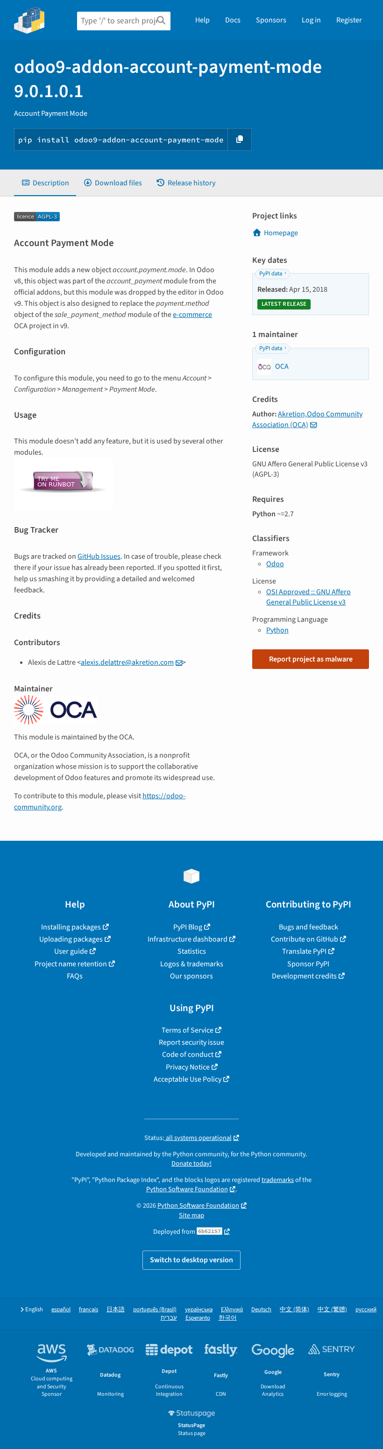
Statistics (191, 951)
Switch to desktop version (191, 1260)
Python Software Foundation (187, 1189)
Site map (191, 1215)
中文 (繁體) (332, 1310)
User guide (71, 951)
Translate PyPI (304, 951)
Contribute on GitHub (304, 939)
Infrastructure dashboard (187, 939)
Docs (233, 20)
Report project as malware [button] (311, 659)
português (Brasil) (155, 1310)
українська (199, 1310)
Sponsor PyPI (308, 964)
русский (365, 1310)
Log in (311, 20)
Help (202, 20)
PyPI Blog (187, 927)
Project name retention (71, 964)
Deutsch (261, 1310)
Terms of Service (187, 1030)
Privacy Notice (188, 1067)
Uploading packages (71, 939)
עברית (169, 1318)
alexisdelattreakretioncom (127, 662)
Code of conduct (187, 1054)
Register (349, 20)
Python (277, 630)
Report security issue (191, 1042)
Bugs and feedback (308, 927)
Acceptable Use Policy (187, 1079)
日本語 (115, 1310)
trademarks (278, 1180)
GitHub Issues (99, 556)
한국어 (228, 1318)
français (88, 1310)
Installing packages (71, 927)
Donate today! (191, 1163)
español (61, 1310)
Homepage (281, 233)
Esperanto (197, 1318)
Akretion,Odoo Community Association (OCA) (307, 419)
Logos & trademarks (191, 964)
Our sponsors (191, 976)
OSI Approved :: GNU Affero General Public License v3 (308, 597)
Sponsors (271, 20)
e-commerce (192, 314)
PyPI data (270, 273)
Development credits (304, 976)
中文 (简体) (294, 1310)
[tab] (45, 183)
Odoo (275, 564)
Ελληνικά (232, 1310)
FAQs (75, 976)
